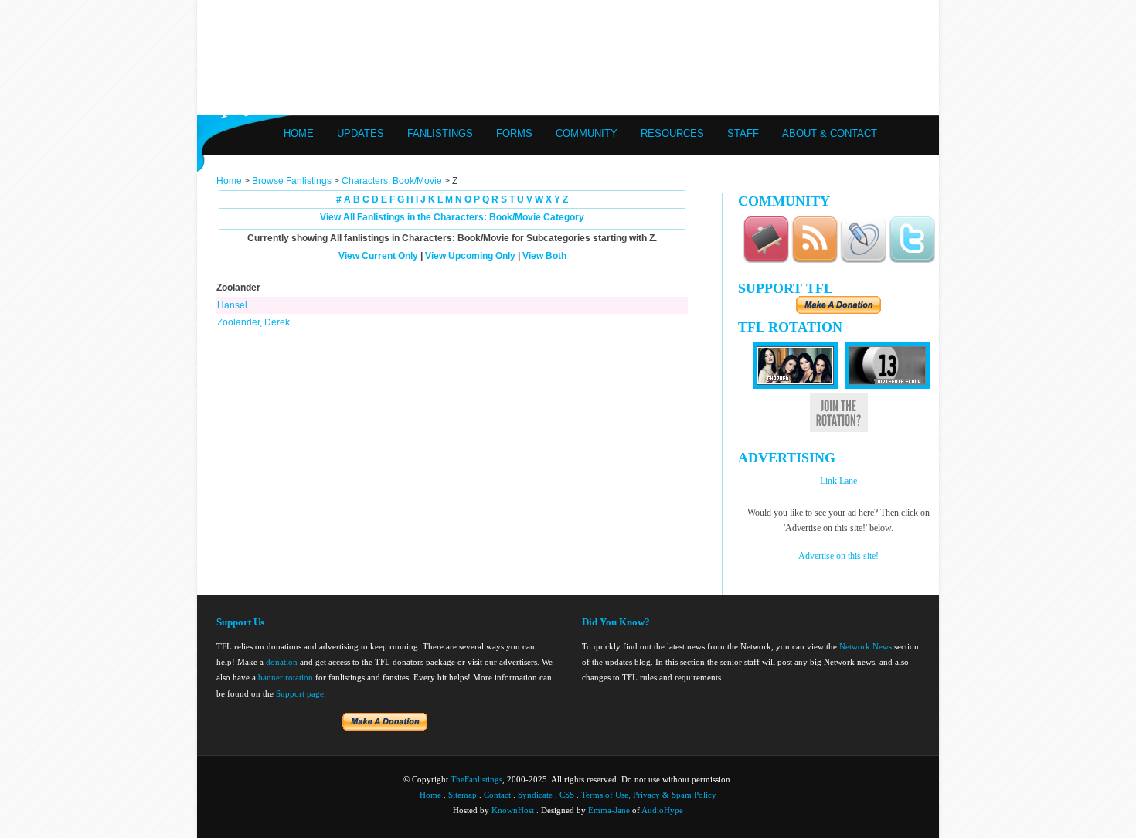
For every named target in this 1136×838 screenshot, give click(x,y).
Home (299, 133)
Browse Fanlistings (292, 180)
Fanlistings (440, 133)
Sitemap (462, 794)
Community (586, 133)
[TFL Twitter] (912, 260)
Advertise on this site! (838, 555)
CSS (566, 794)
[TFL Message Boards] (766, 260)
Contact (497, 794)
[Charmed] (795, 385)
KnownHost (512, 810)
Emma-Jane (609, 810)
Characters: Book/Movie (392, 180)
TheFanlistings (476, 779)
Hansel (232, 305)
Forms (514, 133)
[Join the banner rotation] (839, 429)
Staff (743, 133)
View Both (544, 255)
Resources (672, 133)
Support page (300, 693)
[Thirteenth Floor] (887, 385)
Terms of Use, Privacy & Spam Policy (648, 794)
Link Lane (838, 480)
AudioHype (662, 810)
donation (282, 661)
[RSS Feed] (814, 260)
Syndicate (535, 794)
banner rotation (285, 677)
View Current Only (378, 255)
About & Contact (829, 133)
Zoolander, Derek (253, 322)
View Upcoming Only (470, 255)
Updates (360, 133)
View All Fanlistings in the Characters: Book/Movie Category (452, 217)
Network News (865, 646)
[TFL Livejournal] (863, 260)
